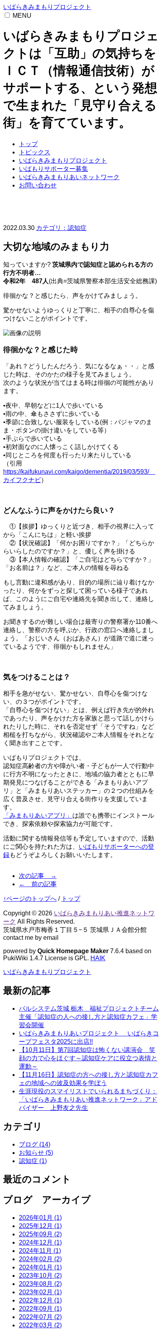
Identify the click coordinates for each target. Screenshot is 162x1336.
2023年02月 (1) (40, 1292)
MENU (22, 15)
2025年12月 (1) (40, 1226)
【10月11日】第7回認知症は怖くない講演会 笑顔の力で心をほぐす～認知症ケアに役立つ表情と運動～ (88, 1058)
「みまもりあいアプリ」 (37, 815)
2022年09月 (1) (40, 1308)
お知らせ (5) (36, 1152)
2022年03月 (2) (40, 1325)
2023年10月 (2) (40, 1275)
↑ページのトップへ (30, 898)
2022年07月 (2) (40, 1317)
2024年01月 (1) (40, 1267)
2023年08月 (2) (40, 1283)
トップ (28, 144)
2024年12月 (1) (40, 1242)
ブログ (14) (34, 1144)
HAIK (97, 958)
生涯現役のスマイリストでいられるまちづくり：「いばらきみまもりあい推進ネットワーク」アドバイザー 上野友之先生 (88, 1099)
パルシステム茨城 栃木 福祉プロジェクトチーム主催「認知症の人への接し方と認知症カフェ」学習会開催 (89, 1016)
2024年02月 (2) (40, 1259)
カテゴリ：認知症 (61, 228)
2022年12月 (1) (40, 1300)
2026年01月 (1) (40, 1217)
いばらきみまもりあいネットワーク (69, 177)
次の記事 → (38, 875)
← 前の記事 (38, 884)
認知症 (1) (33, 1161)
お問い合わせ (38, 185)
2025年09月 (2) (40, 1234)
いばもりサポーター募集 (53, 168)
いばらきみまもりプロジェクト (47, 7)
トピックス (34, 152)
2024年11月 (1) (40, 1250)
